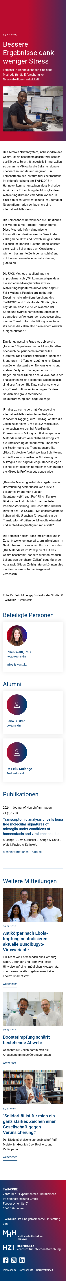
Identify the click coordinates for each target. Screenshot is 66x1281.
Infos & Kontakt (17, 664)
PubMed (36, 852)
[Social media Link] (6, 1260)
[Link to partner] (23, 1235)
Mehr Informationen (16, 852)
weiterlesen (10, 984)
